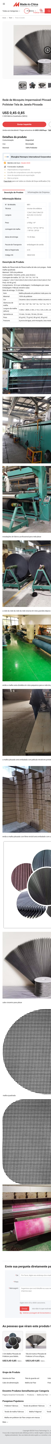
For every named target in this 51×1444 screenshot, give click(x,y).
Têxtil (10, 18)
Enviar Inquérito (24, 124)
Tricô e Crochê (20, 18)
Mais (4, 1422)
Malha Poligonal (35, 1411)
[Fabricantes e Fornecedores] (25, 4)
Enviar (24, 1308)
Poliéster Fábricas (11, 1406)
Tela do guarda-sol (32, 1378)
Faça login (8, 181)
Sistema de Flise (8, 1378)
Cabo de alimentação (10, 1382)
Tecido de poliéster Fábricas (34, 1406)
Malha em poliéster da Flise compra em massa (22, 1417)
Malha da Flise (30, 1382)
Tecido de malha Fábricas (14, 1411)
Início (4, 18)
